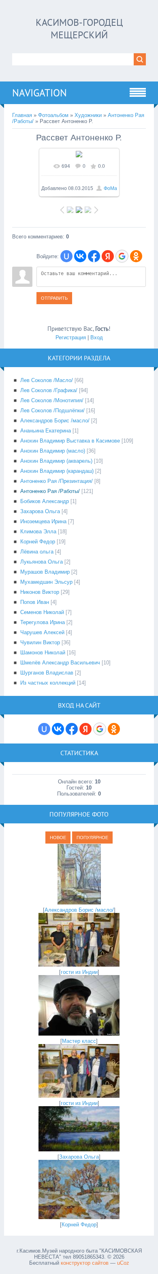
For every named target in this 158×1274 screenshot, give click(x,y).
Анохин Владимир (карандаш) (57, 471)
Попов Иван (34, 602)
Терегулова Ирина (42, 622)
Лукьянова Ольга (41, 562)
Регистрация (71, 337)
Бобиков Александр (44, 501)
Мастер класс (79, 1041)
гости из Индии (79, 972)
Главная (22, 115)
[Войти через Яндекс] (108, 256)
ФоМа (110, 188)
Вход (96, 337)
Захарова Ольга (40, 511)
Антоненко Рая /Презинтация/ (56, 481)
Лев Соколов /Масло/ (46, 380)
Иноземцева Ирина (43, 521)
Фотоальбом (53, 115)
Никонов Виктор (39, 592)
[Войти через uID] (66, 256)
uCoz (123, 1263)
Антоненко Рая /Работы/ (50, 491)
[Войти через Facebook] (94, 256)
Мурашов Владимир (45, 572)
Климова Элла (38, 531)
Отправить (54, 298)
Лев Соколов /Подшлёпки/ (52, 410)
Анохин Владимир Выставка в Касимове (70, 441)
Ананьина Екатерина (45, 431)
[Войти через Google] (121, 256)
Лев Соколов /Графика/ (48, 390)
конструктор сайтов (85, 1263)
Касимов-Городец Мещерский (79, 28)
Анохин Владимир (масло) (52, 451)
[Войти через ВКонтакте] (80, 256)
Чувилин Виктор (40, 642)
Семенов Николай (42, 612)
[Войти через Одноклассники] (136, 256)
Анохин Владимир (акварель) (56, 461)
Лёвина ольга (36, 552)
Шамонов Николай (42, 653)
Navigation (39, 92)
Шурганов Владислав (46, 673)
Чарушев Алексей (42, 632)
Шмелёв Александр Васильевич (60, 663)
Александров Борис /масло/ (55, 421)
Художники (88, 115)
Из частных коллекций (47, 683)
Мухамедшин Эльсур (46, 582)
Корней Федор (37, 542)
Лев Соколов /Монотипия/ (51, 400)
